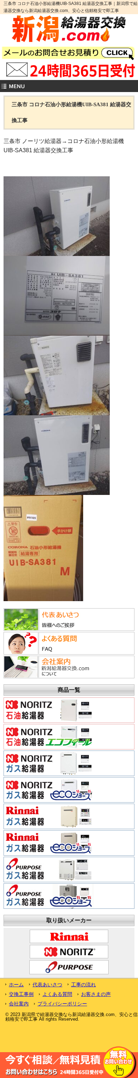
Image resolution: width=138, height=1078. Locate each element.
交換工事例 (21, 994)
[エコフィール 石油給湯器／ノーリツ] (49, 736)
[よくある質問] (47, 642)
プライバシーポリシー (62, 1003)
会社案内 (19, 1003)
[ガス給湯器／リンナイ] (49, 816)
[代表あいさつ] (47, 619)
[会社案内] (47, 666)
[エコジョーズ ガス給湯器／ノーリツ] (49, 789)
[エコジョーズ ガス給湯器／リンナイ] (49, 842)
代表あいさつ (47, 984)
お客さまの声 (96, 994)
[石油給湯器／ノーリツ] (49, 709)
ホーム (16, 984)
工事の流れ (83, 984)
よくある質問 (57, 994)
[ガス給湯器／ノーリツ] (49, 762)
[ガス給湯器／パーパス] (49, 869)
